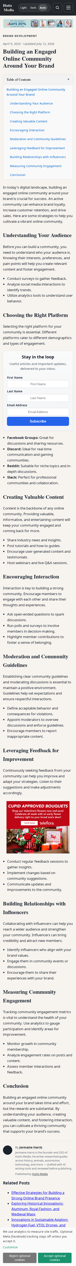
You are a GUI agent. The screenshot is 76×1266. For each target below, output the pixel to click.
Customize (10, 1247)
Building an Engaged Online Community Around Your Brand (36, 92)
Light (23, 7)
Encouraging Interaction (27, 130)
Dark (33, 7)
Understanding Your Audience (31, 103)
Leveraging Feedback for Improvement (37, 148)
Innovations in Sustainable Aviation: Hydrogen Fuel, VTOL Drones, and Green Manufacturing (39, 1225)
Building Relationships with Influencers (38, 157)
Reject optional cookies (19, 1258)
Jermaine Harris (30, 1147)
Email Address (17, 405)
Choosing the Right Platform (30, 112)
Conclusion (18, 175)
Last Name (14, 391)
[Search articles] (57, 7)
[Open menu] (68, 7)
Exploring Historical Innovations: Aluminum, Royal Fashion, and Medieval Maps (37, 1208)
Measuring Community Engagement (35, 166)
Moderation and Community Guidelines (38, 139)
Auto (43, 7)
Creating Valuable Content (28, 121)
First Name (15, 378)
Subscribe (38, 421)
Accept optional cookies (55, 1258)
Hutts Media (40, 1174)
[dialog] (38, 1246)
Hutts (8, 7)
